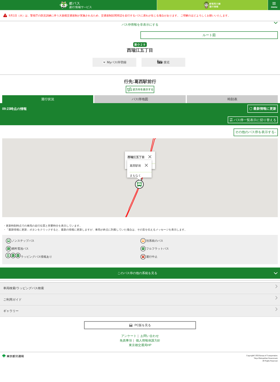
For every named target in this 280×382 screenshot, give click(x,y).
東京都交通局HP (140, 345)
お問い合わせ (149, 336)
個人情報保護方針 (148, 340)
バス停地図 (140, 99)
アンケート (128, 336)
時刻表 (232, 99)
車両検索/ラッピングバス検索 (140, 286)
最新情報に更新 (264, 108)
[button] (145, 190)
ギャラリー (140, 309)
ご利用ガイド (140, 298)
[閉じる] (150, 156)
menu (274, 5)
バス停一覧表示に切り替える (255, 120)
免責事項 (126, 340)
